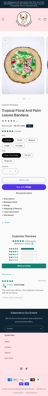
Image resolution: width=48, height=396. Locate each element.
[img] (7, 281)
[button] (3, 19)
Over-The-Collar (11, 155)
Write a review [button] (24, 266)
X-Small (7, 140)
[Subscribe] (40, 329)
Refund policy (41, 389)
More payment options (24, 193)
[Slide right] (29, 98)
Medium (31, 140)
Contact (8, 347)
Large (6, 146)
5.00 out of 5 (30, 241)
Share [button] (7, 222)
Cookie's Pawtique (14, 389)
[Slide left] (18, 98)
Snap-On (8, 161)
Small (19, 140)
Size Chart (9, 358)
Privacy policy (18, 392)
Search (8, 353)
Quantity (5, 166)
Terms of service (31, 392)
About (7, 342)
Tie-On (28, 155)
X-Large (18, 146)
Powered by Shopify (27, 389)
